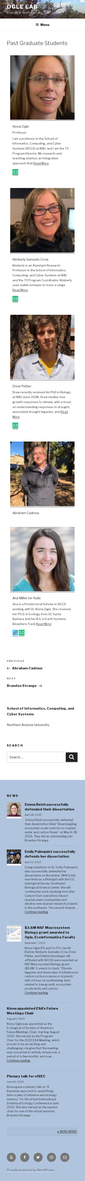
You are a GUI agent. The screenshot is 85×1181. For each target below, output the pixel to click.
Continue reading (36, 912)
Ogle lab (22, 6)
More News (68, 1131)
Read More (41, 163)
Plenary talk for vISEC (26, 1076)
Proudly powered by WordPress (30, 1170)
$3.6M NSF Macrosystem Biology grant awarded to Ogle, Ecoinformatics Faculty (50, 932)
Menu (44, 25)
